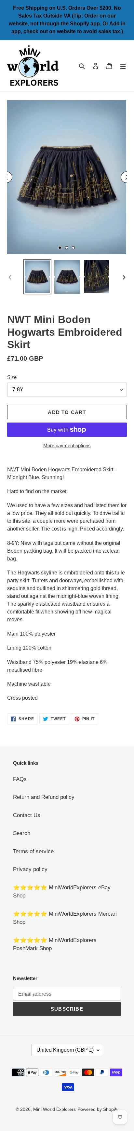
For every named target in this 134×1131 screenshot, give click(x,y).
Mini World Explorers (54, 1109)
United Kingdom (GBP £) (65, 1050)
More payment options (67, 445)
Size (12, 377)
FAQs (20, 779)
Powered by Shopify (97, 1109)
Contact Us (26, 815)
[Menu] (123, 65)
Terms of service (33, 851)
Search (21, 833)
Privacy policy (30, 869)
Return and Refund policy (43, 797)
